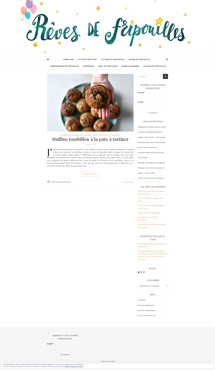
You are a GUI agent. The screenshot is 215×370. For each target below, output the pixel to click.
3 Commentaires (128, 182)
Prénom (141, 92)
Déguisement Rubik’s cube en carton (152, 127)
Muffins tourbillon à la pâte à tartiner (90, 139)
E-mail (141, 102)
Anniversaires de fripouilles (65, 66)
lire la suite (90, 174)
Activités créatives (87, 59)
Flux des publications (146, 305)
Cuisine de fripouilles (139, 59)
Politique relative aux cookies (74, 366)
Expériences (88, 66)
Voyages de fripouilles (154, 66)
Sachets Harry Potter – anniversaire (152, 137)
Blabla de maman (130, 66)
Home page (68, 59)
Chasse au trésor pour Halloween (151, 178)
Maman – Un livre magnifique (149, 213)
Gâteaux (88, 135)
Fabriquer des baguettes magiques (151, 163)
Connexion (142, 300)
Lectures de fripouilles (112, 59)
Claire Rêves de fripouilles (61, 182)
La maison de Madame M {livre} (150, 132)
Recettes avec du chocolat (106, 135)
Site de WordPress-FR (146, 315)
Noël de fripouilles (108, 66)
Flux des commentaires (147, 310)
